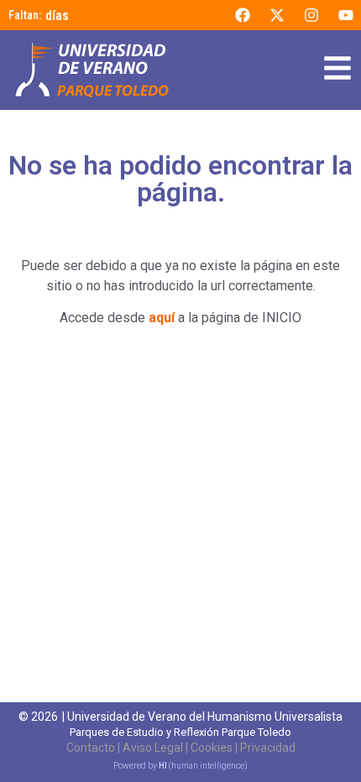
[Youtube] (346, 15)
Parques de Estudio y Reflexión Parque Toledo (180, 732)
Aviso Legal (153, 747)
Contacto (90, 747)
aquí (162, 318)
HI (163, 765)
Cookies (212, 747)
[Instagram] (311, 15)
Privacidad (268, 747)
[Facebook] (243, 15)
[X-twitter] (277, 15)
